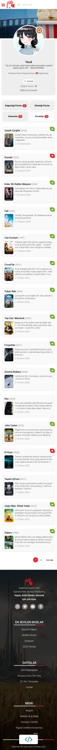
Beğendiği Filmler (15, 105)
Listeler (29, 687)
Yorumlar (41, 116)
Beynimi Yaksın (29, 629)
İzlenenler (14, 116)
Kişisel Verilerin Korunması (29, 727)
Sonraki (49, 560)
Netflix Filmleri (29, 635)
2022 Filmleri (29, 646)
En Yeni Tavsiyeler (29, 681)
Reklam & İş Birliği (29, 716)
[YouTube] (33, 606)
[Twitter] (25, 606)
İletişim (29, 710)
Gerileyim (29, 641)
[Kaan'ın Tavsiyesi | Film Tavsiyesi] (11, 4)
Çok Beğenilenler (29, 670)
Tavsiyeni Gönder (29, 722)
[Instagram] (17, 606)
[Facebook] (40, 606)
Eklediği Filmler (42, 105)
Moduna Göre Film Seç (29, 675)
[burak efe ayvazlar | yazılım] (28, 739)
